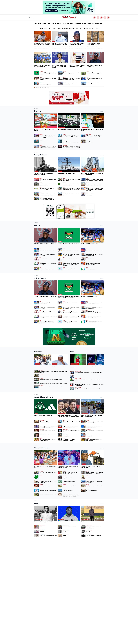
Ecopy (97, 28)
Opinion (54, 28)
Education (86, 28)
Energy (64, 23)
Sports (50, 28)
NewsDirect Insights (86, 23)
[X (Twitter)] (98, 17)
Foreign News (58, 23)
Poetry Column (92, 28)
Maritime (45, 28)
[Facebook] (105, 17)
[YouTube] (101, 17)
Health (81, 28)
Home (36, 23)
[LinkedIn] (108, 17)
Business (44, 23)
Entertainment (78, 23)
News (39, 23)
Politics (52, 23)
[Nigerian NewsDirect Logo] (69, 17)
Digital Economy (70, 23)
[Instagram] (94, 17)
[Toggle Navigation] (29, 17)
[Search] (32, 17)
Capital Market (75, 28)
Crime (48, 23)
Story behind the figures (66, 28)
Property (59, 28)
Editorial (41, 28)
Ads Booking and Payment (97, 23)
